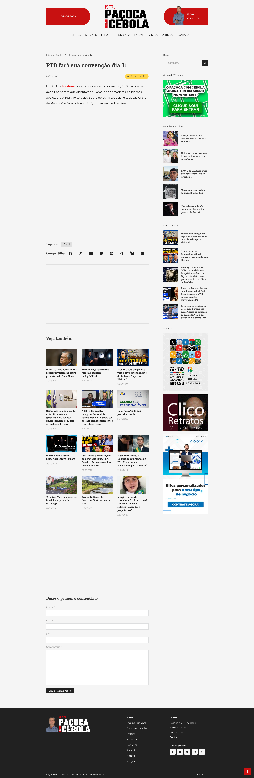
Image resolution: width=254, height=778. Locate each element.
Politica (75, 34)
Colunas (91, 34)
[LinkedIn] (91, 253)
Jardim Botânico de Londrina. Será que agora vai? (96, 500)
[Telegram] (122, 253)
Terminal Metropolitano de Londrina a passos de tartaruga (61, 500)
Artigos (167, 34)
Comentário (54, 647)
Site (48, 633)
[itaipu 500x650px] (185, 362)
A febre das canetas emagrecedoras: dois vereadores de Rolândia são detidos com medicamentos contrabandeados (97, 417)
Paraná (139, 34)
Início (49, 55)
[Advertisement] (97, 144)
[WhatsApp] (101, 253)
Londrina (123, 34)
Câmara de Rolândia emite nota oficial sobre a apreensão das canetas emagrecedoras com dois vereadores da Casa (61, 417)
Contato (183, 34)
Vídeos (153, 34)
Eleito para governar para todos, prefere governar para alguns (194, 156)
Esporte (106, 34)
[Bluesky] (132, 253)
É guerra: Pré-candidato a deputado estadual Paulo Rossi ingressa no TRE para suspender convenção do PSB (194, 294)
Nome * (50, 607)
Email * (50, 620)
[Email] (142, 253)
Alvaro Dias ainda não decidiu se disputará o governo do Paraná (192, 209)
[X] (80, 253)
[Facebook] (70, 253)
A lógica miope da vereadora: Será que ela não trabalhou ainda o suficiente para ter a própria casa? (132, 503)
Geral (58, 55)
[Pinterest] (111, 253)
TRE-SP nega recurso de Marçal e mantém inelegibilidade (95, 373)
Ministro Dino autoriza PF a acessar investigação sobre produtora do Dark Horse (61, 373)
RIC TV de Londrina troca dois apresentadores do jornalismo (194, 173)
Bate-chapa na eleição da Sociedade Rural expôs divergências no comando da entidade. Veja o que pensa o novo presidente (194, 312)
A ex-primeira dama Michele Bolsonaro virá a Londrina (193, 138)
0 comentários (139, 76)
